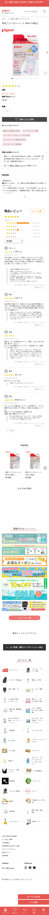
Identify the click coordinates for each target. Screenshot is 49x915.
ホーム (4, 19)
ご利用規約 (5, 843)
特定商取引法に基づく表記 (11, 846)
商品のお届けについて (10, 152)
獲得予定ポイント (9, 97)
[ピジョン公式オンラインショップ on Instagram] (25, 867)
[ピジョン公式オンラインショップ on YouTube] (34, 867)
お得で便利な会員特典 (9, 836)
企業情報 (5, 855)
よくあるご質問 (7, 839)
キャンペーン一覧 (24, 618)
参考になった (39, 287)
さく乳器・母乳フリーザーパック (19, 19)
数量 (3, 106)
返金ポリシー (6, 852)
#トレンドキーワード (10, 125)
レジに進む (33, 902)
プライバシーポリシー (9, 849)
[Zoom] (45, 72)
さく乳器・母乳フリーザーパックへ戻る (26, 647)
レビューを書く (37, 211)
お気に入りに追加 (26, 119)
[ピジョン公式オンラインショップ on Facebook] (30, 867)
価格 (3, 90)
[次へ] (47, 52)
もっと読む (10, 430)
